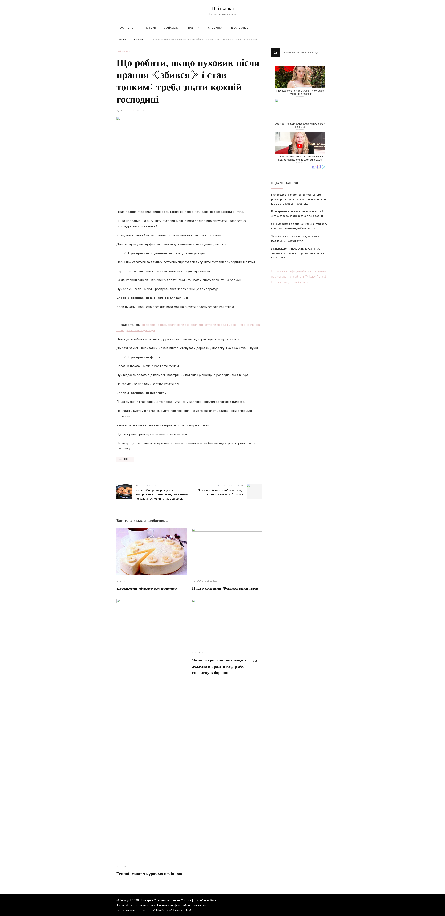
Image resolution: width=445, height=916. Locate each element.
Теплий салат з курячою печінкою (149, 874)
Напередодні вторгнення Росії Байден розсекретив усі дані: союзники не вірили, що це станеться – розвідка (298, 199)
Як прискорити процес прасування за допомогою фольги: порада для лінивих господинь (297, 253)
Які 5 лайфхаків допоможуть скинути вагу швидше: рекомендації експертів (299, 226)
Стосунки (215, 28)
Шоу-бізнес (239, 28)
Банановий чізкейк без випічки (146, 589)
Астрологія (128, 28)
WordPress (150, 905)
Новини (194, 28)
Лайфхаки (172, 28)
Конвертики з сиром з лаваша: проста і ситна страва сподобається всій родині (297, 214)
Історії (151, 28)
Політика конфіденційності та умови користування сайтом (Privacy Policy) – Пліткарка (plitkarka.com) (300, 276)
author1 (125, 110)
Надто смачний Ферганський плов (225, 588)
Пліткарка (222, 8)
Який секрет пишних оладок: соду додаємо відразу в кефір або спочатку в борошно (225, 666)
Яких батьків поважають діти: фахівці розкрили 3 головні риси (296, 238)
